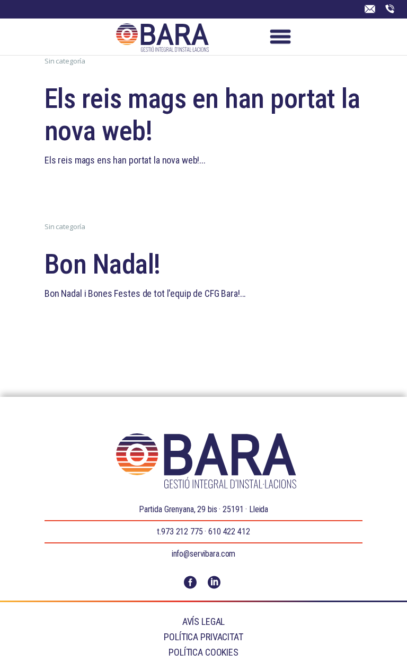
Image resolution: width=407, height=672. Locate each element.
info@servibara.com (203, 554)
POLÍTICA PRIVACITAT (203, 636)
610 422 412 (229, 531)
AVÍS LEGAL (203, 621)
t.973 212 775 (179, 531)
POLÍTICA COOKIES (203, 652)
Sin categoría (65, 61)
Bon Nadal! (103, 264)
